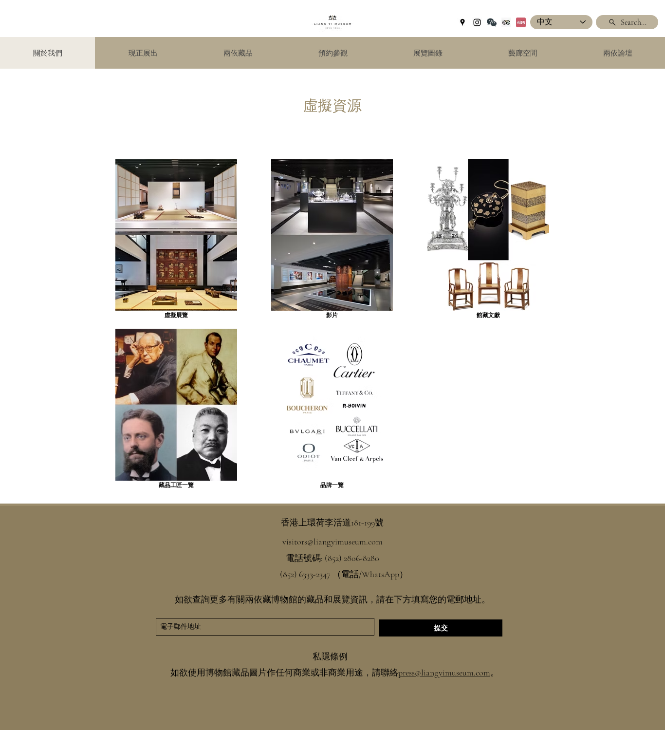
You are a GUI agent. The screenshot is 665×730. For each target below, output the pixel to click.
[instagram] (477, 22)
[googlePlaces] (462, 22)
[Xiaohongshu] (521, 22)
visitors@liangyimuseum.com (332, 541)
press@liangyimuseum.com (444, 672)
